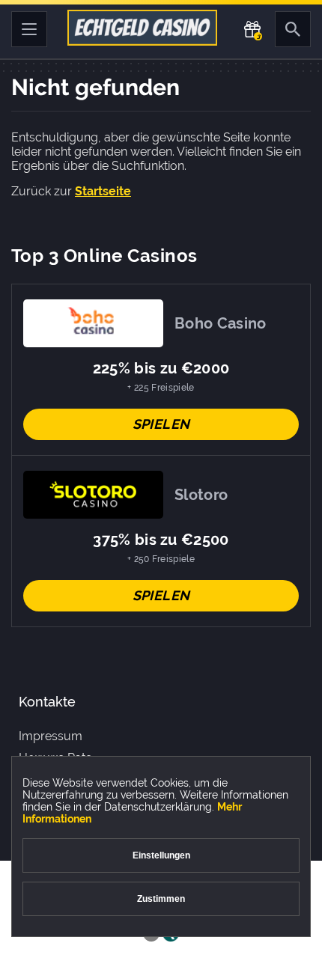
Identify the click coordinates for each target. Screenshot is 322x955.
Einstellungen (161, 855)
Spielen (161, 424)
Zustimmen (161, 899)
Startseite (103, 191)
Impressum (50, 736)
